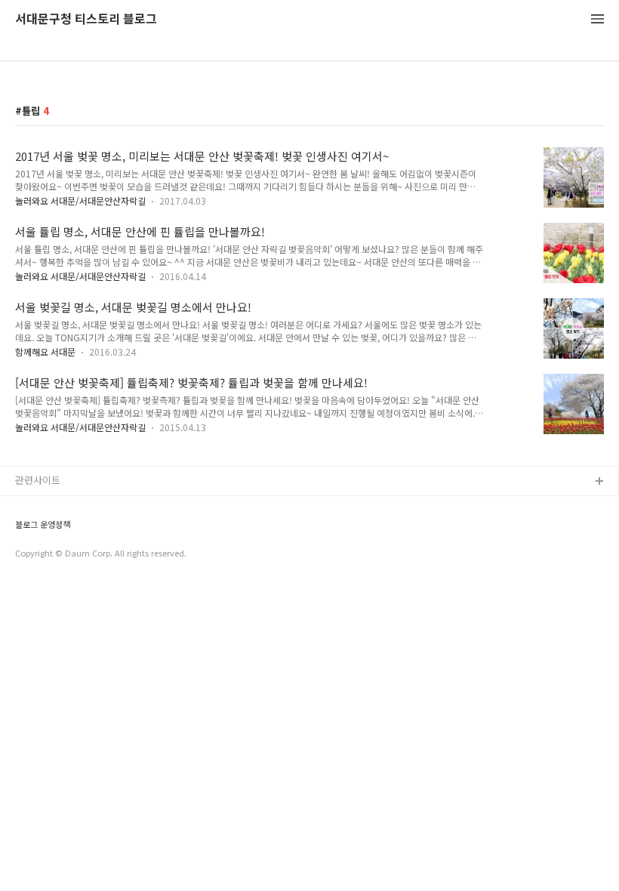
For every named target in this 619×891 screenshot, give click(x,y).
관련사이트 (37, 480)
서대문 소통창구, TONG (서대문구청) (92, 506)
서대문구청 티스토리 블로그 (86, 19)
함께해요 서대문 (45, 351)
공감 (25, 530)
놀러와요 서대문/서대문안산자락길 (80, 200)
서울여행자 (38, 579)
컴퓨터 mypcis (47, 554)
